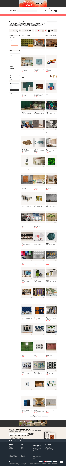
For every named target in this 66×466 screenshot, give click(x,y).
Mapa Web (55, 463)
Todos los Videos (23, 455)
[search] (18, 11)
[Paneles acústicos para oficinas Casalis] (20, 30)
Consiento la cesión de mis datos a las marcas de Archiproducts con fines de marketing (19, 435)
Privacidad (31, 463)
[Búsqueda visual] (36, 11)
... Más (44, 25)
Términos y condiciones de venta (37, 456)
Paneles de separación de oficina (15, 43)
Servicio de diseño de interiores (37, 448)
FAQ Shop (34, 458)
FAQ (9, 449)
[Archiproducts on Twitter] (15, 440)
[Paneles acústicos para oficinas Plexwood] (33, 30)
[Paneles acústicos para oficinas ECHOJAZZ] (17, 30)
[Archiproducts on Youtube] (19, 440)
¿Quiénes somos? (11, 446)
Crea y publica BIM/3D (47, 447)
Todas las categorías (13, 37)
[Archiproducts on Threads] (17, 440)
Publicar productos (35, 8)
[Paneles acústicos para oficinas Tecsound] (23, 30)
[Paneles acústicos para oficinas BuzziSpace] (13, 30)
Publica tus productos (47, 446)
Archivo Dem (22, 454)
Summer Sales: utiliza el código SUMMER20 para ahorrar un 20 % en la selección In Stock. (33, 15)
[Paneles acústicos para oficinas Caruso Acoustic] (26, 30)
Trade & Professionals (45, 8)
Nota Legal (34, 457)
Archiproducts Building (24, 457)
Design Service (50, 8)
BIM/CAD (29, 35)
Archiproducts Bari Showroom (12, 454)
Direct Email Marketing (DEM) (48, 448)
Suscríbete (31, 433)
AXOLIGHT (11, 64)
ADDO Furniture (12, 55)
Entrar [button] (12, 18)
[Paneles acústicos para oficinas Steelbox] (10, 30)
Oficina (11, 38)
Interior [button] (10, 8)
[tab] (11, 444)
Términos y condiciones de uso (43, 463)
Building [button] (13, 8)
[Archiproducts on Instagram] (11, 440)
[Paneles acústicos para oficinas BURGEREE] (36, 30)
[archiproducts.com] (12, 10)
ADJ (10, 56)
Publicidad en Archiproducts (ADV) (49, 449)
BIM (15, 8)
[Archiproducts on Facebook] (9, 440)
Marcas (22, 447)
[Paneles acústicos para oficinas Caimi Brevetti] (46, 30)
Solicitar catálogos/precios (52, 21)
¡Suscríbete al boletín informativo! (13, 456)
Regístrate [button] (14, 18)
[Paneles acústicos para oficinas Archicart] (42, 30)
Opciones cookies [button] (34, 463)
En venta (24, 35)
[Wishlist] (51, 11)
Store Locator (34, 451)
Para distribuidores (40, 8)
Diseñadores (22, 448)
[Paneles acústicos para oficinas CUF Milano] (39, 30)
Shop (33, 450)
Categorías (22, 446)
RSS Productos (52, 463)
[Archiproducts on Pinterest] (13, 440)
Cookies (38, 463)
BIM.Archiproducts (23, 456)
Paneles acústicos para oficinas (14, 45)
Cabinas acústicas (14, 48)
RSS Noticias (48, 463)
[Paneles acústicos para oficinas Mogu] (30, 30)
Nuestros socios (11, 448)
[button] (30, 8)
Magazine (22, 449)
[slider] (10, 83)
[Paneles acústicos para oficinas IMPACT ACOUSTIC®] (52, 30)
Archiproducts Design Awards (12, 455)
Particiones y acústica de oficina (14, 40)
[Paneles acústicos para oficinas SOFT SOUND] (49, 30)
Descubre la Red (11, 447)
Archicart (11, 57)
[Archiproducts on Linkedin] (21, 440)
